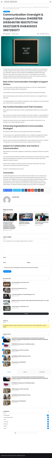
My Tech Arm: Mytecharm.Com (19, 288)
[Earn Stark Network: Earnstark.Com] (7, 284)
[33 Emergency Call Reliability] (7, 364)
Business (6, 423)
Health (5, 426)
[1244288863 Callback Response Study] (7, 357)
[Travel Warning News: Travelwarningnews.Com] (7, 296)
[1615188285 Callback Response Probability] (26, 217)
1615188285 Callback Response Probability (24, 223)
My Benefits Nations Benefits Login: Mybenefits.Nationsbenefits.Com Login (30, 300)
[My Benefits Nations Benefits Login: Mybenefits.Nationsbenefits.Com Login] (7, 302)
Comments (42, 372)
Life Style (6, 421)
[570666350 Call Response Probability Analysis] (7, 345)
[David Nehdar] (10, 2)
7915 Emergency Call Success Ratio (20, 350)
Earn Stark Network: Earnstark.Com (20, 282)
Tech (5, 419)
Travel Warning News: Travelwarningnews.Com (23, 294)
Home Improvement (8, 417)
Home (5, 7)
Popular (9, 372)
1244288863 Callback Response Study (21, 356)
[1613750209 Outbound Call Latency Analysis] (42, 217)
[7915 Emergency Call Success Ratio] (7, 351)
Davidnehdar (10, 7)
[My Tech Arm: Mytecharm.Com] (7, 290)
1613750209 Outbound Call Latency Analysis (41, 223)
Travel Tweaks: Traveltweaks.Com (20, 306)
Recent (25, 372)
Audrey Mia (8, 33)
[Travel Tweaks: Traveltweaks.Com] (7, 308)
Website (28, 262)
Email (4, 262)
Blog (5, 428)
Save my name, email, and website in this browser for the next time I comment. (21, 267)
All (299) (26, 313)
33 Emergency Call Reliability (19, 362)
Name (4, 257)
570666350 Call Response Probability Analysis (23, 344)
